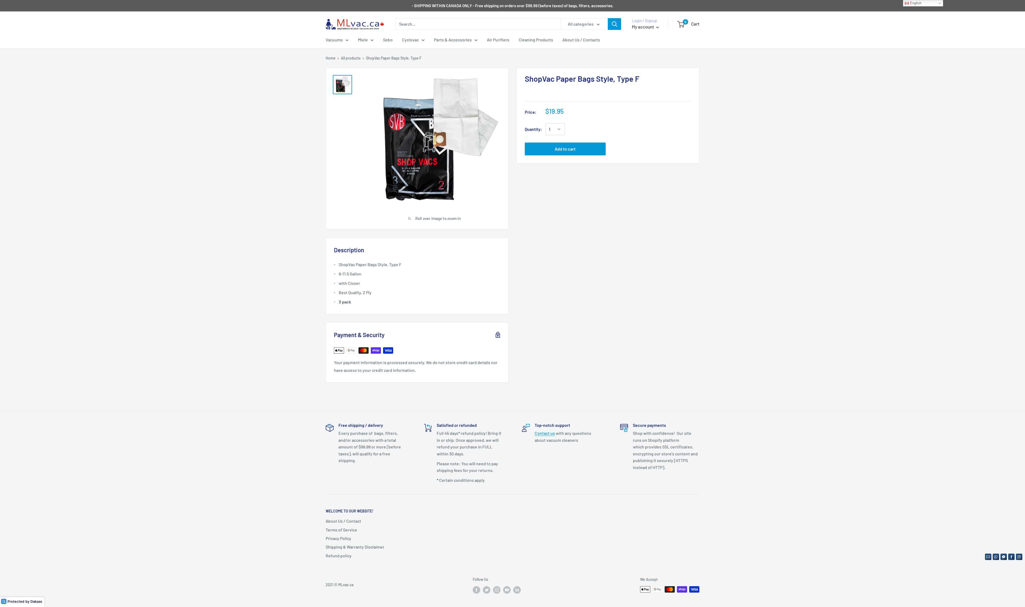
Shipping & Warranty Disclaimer (355, 546)
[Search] (614, 24)
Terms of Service (341, 529)
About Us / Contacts (581, 39)
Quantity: (533, 129)
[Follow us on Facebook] (476, 590)
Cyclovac (410, 39)
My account (643, 26)
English (915, 3)
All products (351, 58)
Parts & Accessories (453, 39)
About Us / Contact (343, 520)
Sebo (388, 39)
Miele (363, 39)
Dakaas (36, 601)
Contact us (545, 433)
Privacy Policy (338, 538)
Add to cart (565, 148)
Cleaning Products (536, 39)
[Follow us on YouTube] (507, 590)
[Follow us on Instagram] (496, 590)
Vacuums (334, 39)
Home (331, 58)
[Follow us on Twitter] (486, 590)
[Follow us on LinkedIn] (517, 590)
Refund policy (339, 555)
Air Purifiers (498, 39)
